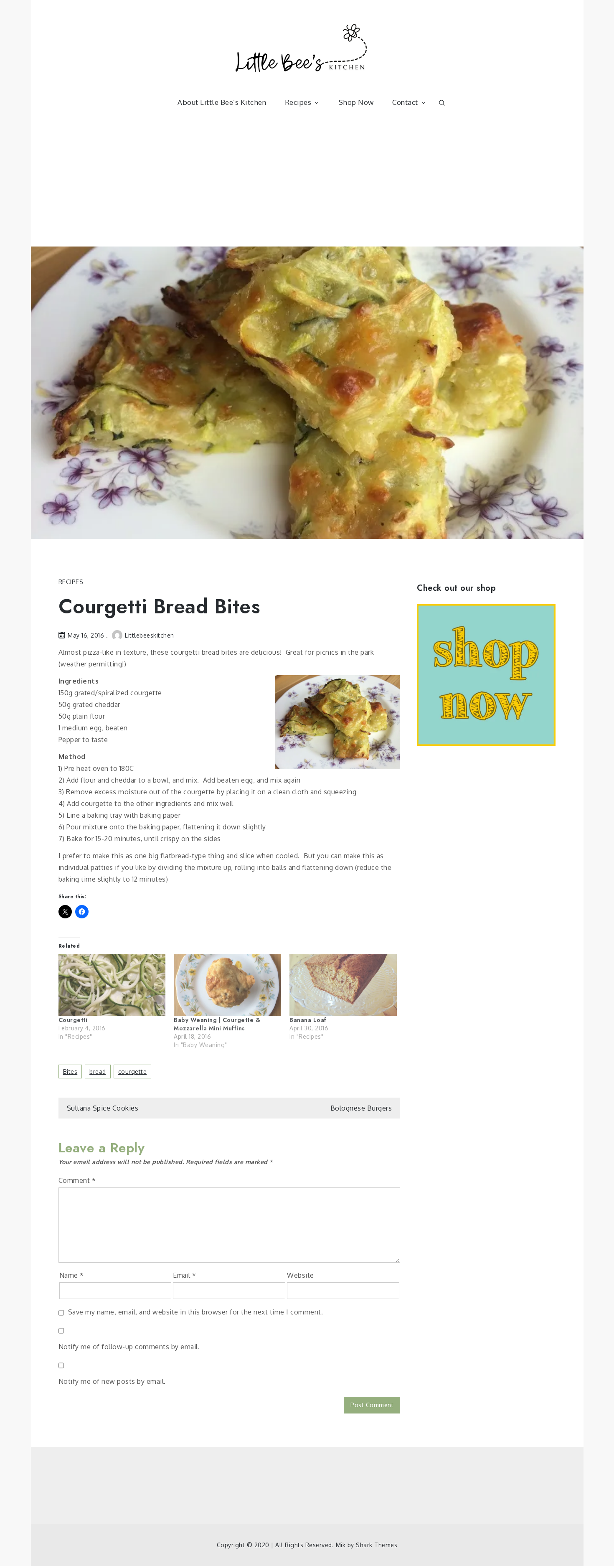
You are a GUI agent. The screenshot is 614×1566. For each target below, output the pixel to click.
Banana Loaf (308, 1020)
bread (97, 1071)
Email (184, 1275)
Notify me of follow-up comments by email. (129, 1346)
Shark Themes (376, 1544)
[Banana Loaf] (343, 985)
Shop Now (356, 102)
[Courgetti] (112, 985)
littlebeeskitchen (149, 635)
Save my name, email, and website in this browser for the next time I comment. (195, 1312)
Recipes (298, 102)
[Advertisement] (307, 183)
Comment (77, 1180)
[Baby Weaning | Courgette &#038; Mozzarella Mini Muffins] (227, 985)
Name (71, 1275)
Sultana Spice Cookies (103, 1108)
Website (300, 1275)
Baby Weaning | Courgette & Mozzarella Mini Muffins (217, 1024)
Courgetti (73, 1020)
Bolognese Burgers (361, 1108)
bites (70, 1071)
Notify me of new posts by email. (112, 1381)
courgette (132, 1071)
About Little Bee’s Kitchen (222, 102)
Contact (405, 102)
